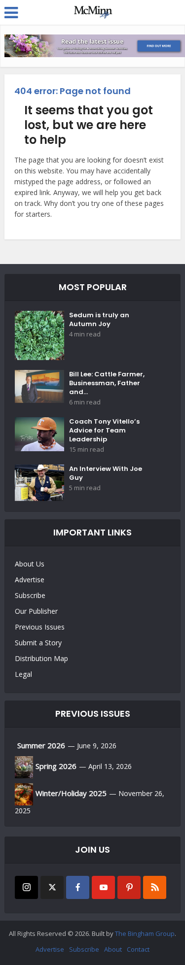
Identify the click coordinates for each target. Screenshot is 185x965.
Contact (138, 949)
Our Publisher (36, 611)
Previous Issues (40, 627)
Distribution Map (41, 658)
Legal (23, 674)
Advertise (29, 579)
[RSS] (154, 887)
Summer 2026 (41, 745)
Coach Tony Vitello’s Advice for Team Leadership (104, 430)
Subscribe (30, 595)
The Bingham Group (145, 933)
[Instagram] (26, 887)
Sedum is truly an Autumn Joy (99, 320)
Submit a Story (38, 642)
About (113, 949)
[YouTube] (103, 887)
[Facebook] (77, 887)
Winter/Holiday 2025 (71, 793)
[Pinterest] (129, 887)
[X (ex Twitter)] (52, 887)
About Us (29, 563)
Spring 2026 (56, 766)
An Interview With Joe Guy (105, 473)
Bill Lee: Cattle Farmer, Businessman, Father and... (107, 383)
